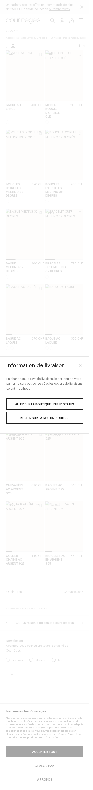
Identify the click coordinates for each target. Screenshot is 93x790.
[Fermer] (80, 365)
